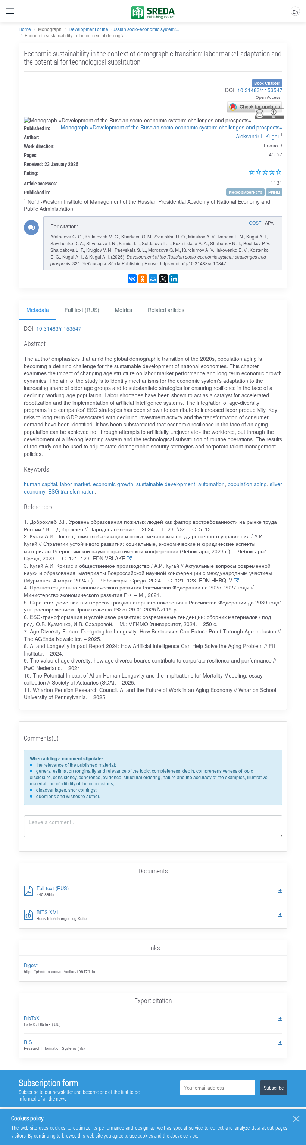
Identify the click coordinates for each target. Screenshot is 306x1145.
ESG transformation (71, 491)
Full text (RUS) (82, 309)
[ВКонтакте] (132, 278)
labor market (75, 484)
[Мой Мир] (153, 278)
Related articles (166, 309)
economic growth (113, 484)
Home (25, 29)
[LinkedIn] (173, 278)
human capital (40, 484)
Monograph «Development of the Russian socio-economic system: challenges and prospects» (171, 127)
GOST (255, 222)
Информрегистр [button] (245, 192)
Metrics (123, 309)
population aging (247, 484)
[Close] (296, 1119)
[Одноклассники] (142, 278)
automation (211, 484)
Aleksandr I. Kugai (257, 136)
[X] (163, 278)
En (295, 12)
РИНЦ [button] (274, 192)
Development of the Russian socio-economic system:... (124, 29)
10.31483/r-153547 (259, 90)
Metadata (37, 309)
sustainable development (165, 484)
